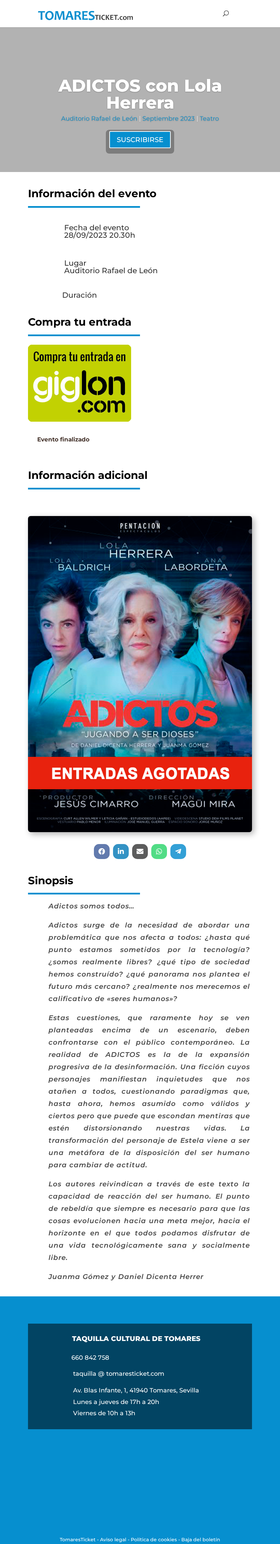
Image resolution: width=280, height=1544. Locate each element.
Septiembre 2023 (168, 118)
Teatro (209, 118)
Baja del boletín (200, 1540)
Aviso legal (113, 1540)
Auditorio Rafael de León (99, 118)
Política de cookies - (156, 1540)
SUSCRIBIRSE (140, 140)
